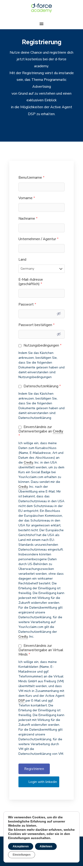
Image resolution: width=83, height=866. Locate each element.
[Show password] (58, 313)
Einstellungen (21, 854)
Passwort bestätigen (36, 325)
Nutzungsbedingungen (42, 345)
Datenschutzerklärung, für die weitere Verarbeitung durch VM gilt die (40, 744)
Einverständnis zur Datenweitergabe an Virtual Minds (40, 650)
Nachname (28, 218)
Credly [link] (58, 431)
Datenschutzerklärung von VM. (41, 754)
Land (22, 259)
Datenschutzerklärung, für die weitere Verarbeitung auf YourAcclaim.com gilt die (40, 622)
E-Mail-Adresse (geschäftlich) (30, 281)
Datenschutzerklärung (42, 386)
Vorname (26, 198)
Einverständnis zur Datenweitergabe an (40, 431)
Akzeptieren (21, 846)
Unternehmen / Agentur (38, 239)
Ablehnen (46, 846)
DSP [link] (21, 700)
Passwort (27, 304)
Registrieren (34, 769)
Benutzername (31, 177)
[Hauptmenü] (41, 24)
